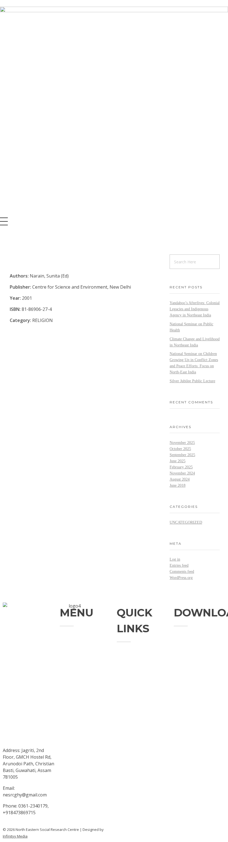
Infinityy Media (15, 836)
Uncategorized (186, 522)
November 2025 (182, 443)
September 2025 (182, 455)
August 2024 (180, 479)
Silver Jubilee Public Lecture (192, 381)
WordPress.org (181, 578)
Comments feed (182, 571)
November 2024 (182, 473)
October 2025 (180, 449)
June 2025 (177, 461)
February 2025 (181, 467)
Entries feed (179, 565)
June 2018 (177, 485)
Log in (175, 559)
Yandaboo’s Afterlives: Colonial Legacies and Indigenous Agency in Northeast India (195, 309)
